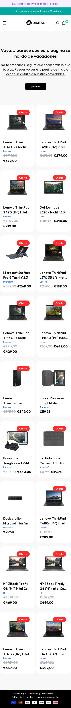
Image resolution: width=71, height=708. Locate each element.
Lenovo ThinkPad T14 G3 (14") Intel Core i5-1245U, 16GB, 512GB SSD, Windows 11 (16, 651)
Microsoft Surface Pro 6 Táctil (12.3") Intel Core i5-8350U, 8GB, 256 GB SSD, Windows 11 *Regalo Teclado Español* (17, 275)
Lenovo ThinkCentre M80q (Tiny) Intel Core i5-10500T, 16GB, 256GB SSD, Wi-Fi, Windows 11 (17, 401)
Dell (42, 216)
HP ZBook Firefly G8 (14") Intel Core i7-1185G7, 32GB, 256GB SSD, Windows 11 (17, 586)
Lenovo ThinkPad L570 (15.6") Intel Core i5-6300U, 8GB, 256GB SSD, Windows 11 (53, 275)
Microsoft (8, 281)
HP (4, 592)
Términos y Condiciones (41, 693)
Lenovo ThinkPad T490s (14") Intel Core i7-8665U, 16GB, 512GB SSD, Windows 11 (53, 144)
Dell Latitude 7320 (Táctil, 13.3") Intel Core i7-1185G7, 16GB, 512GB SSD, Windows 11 (53, 210)
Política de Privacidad (22, 697)
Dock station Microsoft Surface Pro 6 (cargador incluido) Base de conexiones (17, 521)
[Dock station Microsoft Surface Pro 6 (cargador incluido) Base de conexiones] (17, 498)
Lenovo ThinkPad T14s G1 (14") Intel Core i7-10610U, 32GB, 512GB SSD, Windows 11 (53, 335)
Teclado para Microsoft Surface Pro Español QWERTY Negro (53, 461)
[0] (64, 23)
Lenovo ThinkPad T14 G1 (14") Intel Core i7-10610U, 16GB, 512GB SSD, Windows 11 (53, 651)
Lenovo (7, 151)
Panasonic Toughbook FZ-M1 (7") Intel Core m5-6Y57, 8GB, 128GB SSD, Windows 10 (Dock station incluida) (17, 461)
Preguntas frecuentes (48, 697)
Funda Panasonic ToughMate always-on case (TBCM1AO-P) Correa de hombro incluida (52, 401)
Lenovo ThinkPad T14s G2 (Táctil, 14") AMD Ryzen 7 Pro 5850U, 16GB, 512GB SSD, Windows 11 (16, 335)
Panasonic (45, 407)
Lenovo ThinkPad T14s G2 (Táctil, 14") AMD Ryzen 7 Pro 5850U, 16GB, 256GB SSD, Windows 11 (16, 144)
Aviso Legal (20, 693)
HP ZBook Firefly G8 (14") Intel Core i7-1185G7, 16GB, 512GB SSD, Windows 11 (53, 586)
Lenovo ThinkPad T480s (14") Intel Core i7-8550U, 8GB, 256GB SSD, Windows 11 (53, 521)
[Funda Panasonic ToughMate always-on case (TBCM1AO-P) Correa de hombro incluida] (54, 378)
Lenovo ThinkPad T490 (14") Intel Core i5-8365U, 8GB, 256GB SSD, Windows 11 (16, 210)
